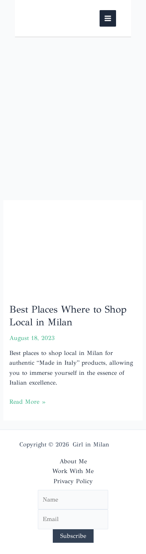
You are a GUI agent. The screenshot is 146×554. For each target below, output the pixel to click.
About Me (73, 461)
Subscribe (73, 535)
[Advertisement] (73, 114)
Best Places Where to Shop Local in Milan (68, 315)
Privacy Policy (73, 481)
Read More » (27, 402)
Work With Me (73, 471)
